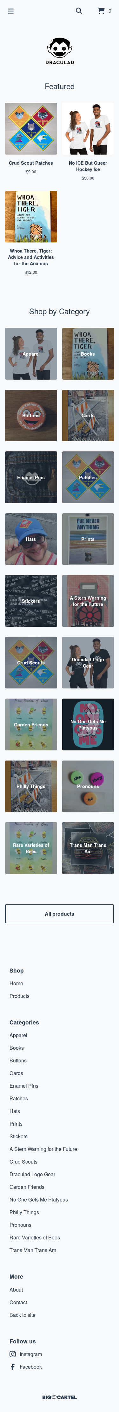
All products (59, 913)
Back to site (23, 1314)
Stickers (19, 1136)
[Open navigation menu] (11, 11)
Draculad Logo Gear (32, 1174)
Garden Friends (27, 1186)
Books (17, 1047)
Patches (19, 1098)
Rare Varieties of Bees (35, 1237)
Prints (16, 1123)
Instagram (31, 1354)
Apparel (18, 1035)
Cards (16, 1073)
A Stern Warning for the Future (43, 1148)
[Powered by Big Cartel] (59, 1397)
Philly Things (24, 1212)
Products (20, 995)
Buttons (18, 1060)
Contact (18, 1302)
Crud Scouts (23, 1161)
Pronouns (20, 1224)
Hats (15, 1111)
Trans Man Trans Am (33, 1250)
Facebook (31, 1366)
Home (16, 983)
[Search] (79, 11)
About (16, 1289)
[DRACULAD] (60, 51)
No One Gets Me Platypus (39, 1199)
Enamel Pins (24, 1085)
